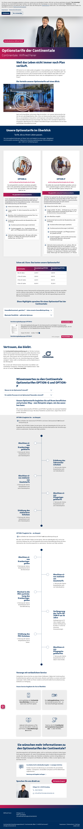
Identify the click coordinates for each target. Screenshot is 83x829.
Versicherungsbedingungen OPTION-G (21, 321)
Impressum (5, 10)
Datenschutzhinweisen (19, 7)
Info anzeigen (55, 336)
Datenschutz (45, 5)
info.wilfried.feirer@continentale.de (44, 793)
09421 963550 (38, 790)
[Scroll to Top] (74, 409)
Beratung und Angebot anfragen (36, 774)
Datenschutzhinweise (15, 10)
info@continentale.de (9, 826)
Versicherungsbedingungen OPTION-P (21, 336)
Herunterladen (66, 322)
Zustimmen (6, 13)
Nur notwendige (17, 13)
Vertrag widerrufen (76, 825)
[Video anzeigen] (28, 98)
